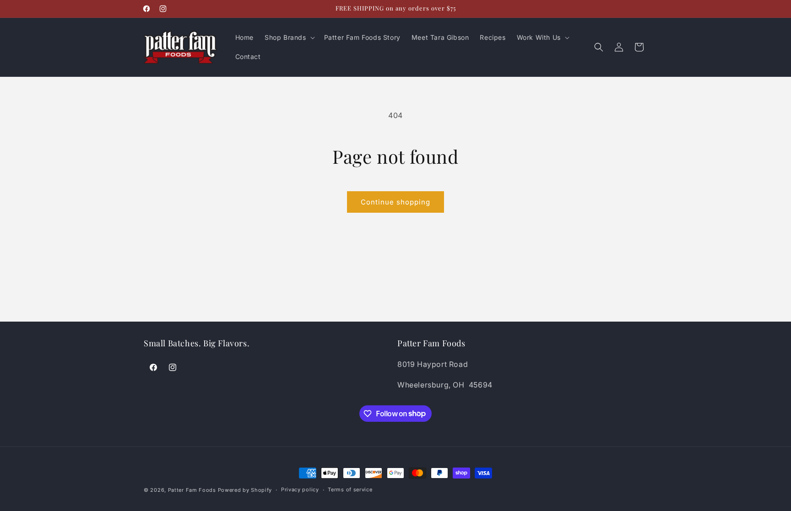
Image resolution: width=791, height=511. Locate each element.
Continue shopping (395, 202)
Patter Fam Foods (192, 490)
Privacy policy (300, 489)
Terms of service (350, 489)
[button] (289, 37)
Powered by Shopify (245, 490)
